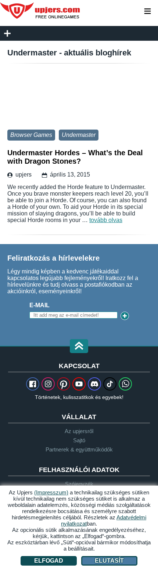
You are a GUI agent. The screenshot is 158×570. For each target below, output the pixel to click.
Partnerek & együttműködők (79, 449)
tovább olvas (105, 220)
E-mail (39, 305)
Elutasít (109, 561)
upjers (40, 10)
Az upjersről (79, 431)
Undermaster (79, 135)
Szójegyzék (79, 484)
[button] (79, 346)
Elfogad (48, 561)
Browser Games (31, 135)
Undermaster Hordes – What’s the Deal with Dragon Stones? (79, 98)
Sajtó (79, 440)
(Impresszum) (51, 492)
